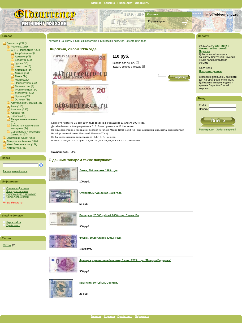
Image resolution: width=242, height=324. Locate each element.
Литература (16, 147)
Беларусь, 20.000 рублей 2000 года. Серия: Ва (109, 215)
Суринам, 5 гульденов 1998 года (100, 192)
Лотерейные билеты (22, 141)
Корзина (109, 2)
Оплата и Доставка (17, 188)
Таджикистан (24, 86)
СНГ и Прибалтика (25, 49)
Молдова (22, 79)
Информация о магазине (21, 194)
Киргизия (23, 69)
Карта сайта (13, 222)
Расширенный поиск (15, 171)
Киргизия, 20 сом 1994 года (130, 40)
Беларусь (23, 59)
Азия (17, 106)
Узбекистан (24, 92)
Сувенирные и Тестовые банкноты (25, 133)
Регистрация (206, 129)
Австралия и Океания (26, 102)
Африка (18, 112)
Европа (18, 116)
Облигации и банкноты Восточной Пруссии (214, 48)
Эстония (22, 99)
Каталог (53, 40)
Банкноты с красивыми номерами (25, 127)
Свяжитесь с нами (17, 196)
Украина (22, 96)
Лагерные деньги (210, 71)
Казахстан (23, 66)
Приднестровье (26, 83)
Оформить (142, 2)
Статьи (7, 245)
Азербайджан (25, 53)
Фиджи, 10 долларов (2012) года (100, 237)
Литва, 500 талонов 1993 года (98, 170)
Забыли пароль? (226, 129)
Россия (19, 46)
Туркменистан (26, 89)
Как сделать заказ (17, 191)
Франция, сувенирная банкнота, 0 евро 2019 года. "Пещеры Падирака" (125, 260)
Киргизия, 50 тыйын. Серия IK (98, 282)
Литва (21, 76)
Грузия (21, 63)
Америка (19, 109)
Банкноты (17, 43)
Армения (23, 56)
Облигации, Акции (21, 137)
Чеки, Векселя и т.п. (22, 144)
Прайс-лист (124, 2)
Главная (96, 2)
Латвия (22, 73)
